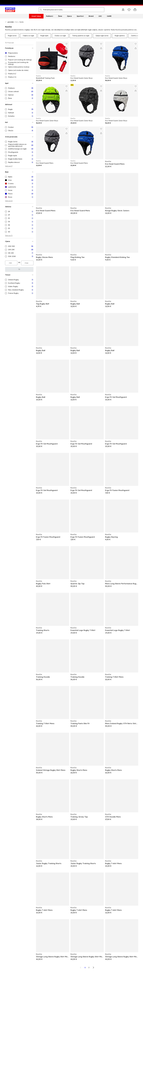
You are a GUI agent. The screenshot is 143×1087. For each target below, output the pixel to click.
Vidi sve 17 (8, 166)
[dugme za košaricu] (135, 10)
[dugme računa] (123, 10)
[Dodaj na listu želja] (66, 43)
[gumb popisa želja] (129, 10)
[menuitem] (36, 16)
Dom (16, 22)
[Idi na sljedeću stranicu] (93, 967)
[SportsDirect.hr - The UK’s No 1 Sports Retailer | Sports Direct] (10, 9)
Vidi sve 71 (8, 235)
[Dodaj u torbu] (66, 48)
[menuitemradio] (19, 53)
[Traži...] (41, 9)
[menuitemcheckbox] (19, 88)
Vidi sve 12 (8, 201)
